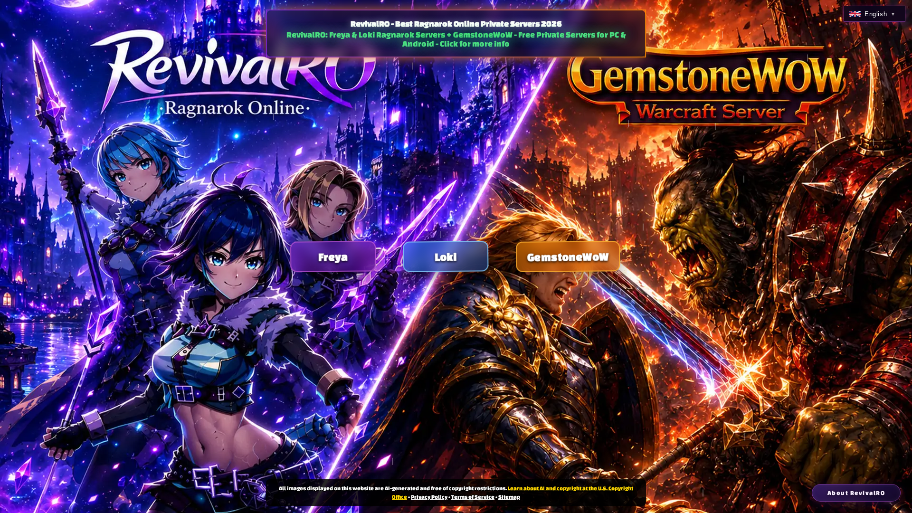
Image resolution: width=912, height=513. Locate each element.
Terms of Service (472, 497)
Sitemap (509, 497)
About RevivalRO (856, 493)
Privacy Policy (429, 497)
